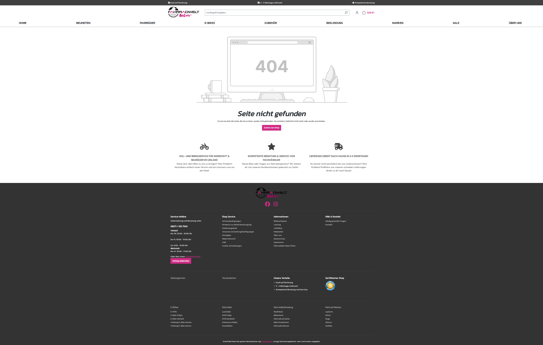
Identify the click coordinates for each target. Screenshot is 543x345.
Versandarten (229, 278)
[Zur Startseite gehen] (183, 12)
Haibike (328, 325)
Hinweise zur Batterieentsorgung (237, 224)
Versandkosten (267, 341)
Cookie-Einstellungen (232, 245)
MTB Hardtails (228, 318)
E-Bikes (174, 307)
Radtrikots (278, 311)
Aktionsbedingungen (231, 221)
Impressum (279, 242)
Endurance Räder (229, 322)
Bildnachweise (280, 221)
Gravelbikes (227, 325)
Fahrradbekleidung (283, 307)
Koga (327, 318)
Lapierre (329, 311)
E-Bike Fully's (177, 315)
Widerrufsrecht (228, 238)
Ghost (328, 315)
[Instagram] (275, 204)
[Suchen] (346, 13)
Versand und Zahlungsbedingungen (238, 231)
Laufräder (226, 311)
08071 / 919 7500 (179, 226)
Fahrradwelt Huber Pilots (285, 245)
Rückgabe (226, 235)
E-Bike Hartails (177, 318)
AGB (224, 242)
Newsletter (278, 231)
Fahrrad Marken (333, 307)
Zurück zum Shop (271, 127)
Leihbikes (278, 228)
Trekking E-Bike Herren (181, 325)
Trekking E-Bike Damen (181, 322)
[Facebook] (267, 204)
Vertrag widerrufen (180, 260)
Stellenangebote (229, 228)
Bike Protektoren (281, 322)
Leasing (277, 224)
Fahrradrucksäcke (282, 318)
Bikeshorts (278, 315)
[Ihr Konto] (357, 13)
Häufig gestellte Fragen (335, 221)
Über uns (278, 235)
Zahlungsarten (178, 278)
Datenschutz (279, 238)
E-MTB (174, 311)
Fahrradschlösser (281, 325)
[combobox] (274, 13)
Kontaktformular (192, 256)
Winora (328, 322)
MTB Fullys (227, 315)
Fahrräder (227, 307)
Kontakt (328, 224)
